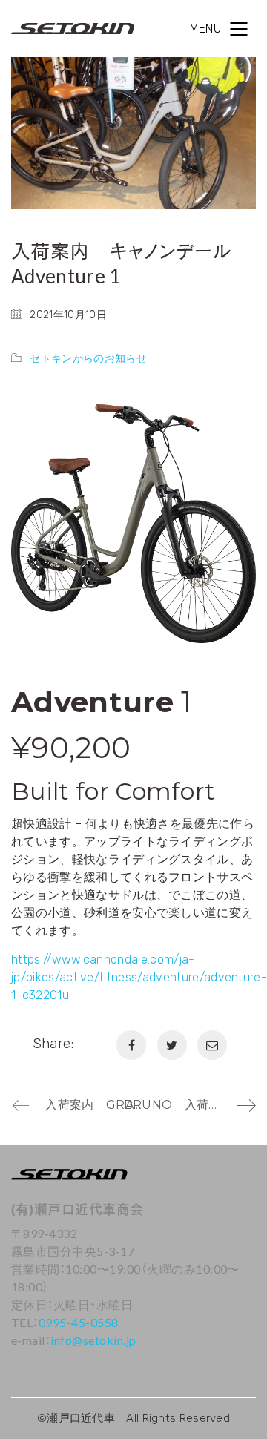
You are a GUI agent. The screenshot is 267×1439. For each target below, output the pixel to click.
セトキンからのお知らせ (88, 358)
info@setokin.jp (93, 1340)
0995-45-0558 (79, 1322)
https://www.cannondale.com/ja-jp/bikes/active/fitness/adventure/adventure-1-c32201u (139, 977)
